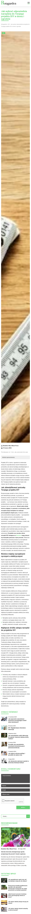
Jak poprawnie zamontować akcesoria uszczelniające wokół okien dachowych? (17, 720)
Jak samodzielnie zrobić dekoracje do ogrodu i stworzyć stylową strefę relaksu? (18, 737)
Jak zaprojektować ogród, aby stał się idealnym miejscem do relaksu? (17, 880)
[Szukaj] (28, 816)
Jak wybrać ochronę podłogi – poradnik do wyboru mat (17, 754)
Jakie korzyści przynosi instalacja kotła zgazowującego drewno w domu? (17, 895)
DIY (3, 33)
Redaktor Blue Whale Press (11, 445)
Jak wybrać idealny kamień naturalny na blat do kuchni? (18, 909)
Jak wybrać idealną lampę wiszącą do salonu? (18, 902)
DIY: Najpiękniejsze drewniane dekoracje (17, 728)
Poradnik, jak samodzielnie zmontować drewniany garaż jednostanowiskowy (16, 746)
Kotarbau (18, 535)
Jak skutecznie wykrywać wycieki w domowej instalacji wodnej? (18, 761)
